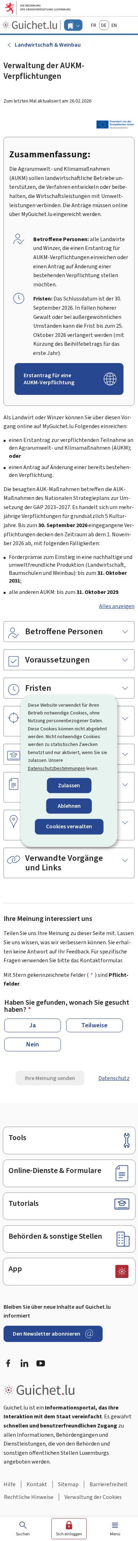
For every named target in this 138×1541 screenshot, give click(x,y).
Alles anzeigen (116, 606)
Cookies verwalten (69, 826)
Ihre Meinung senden (50, 1078)
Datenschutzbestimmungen (56, 768)
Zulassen (69, 785)
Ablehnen (69, 806)
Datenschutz (114, 1078)
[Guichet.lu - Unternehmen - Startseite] (30, 25)
